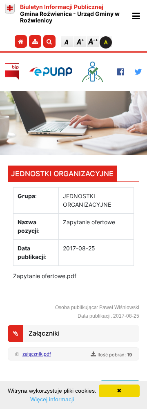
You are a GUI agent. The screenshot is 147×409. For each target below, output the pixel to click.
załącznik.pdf (36, 354)
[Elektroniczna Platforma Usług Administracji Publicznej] (50, 71)
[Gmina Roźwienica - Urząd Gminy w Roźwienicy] (10, 14)
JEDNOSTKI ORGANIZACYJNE (62, 173)
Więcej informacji (52, 399)
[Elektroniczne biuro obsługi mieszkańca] (94, 72)
